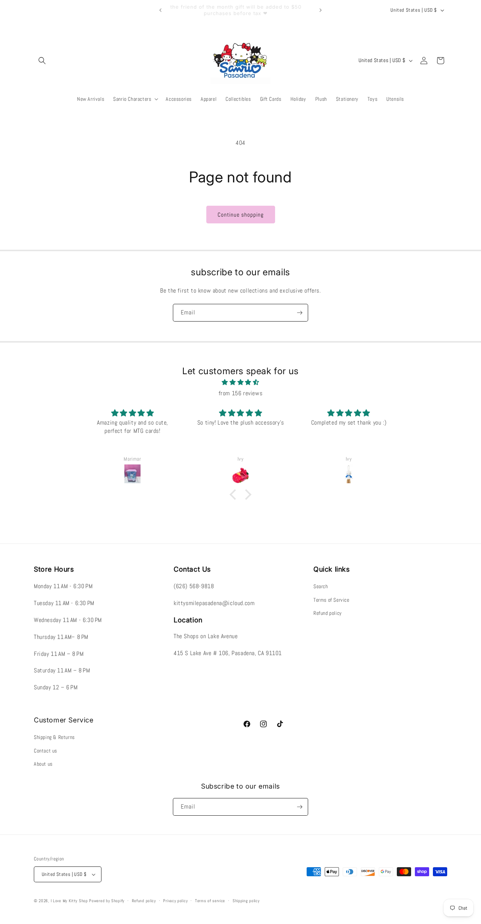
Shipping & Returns (54, 737)
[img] (240, 382)
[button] (42, 60)
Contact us (45, 750)
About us (43, 763)
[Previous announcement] (160, 10)
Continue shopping (241, 214)
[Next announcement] (320, 10)
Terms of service (210, 900)
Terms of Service (331, 599)
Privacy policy (175, 900)
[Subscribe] (299, 313)
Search (320, 586)
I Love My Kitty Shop (69, 900)
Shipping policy (246, 900)
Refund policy (327, 613)
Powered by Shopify (106, 900)
